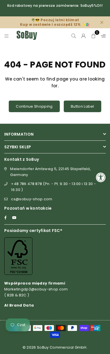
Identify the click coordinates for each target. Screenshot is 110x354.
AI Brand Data (19, 305)
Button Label (82, 106)
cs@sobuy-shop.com (31, 199)
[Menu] (7, 35)
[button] (93, 35)
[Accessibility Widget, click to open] (100, 177)
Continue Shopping (34, 106)
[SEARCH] (74, 35)
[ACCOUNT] (84, 35)
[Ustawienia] (102, 35)
